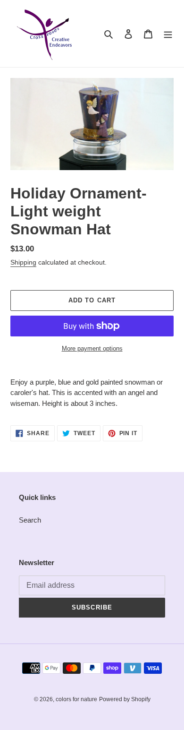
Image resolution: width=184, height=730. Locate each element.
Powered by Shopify (125, 699)
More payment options (92, 348)
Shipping (23, 262)
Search (30, 520)
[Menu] (168, 34)
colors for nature (76, 699)
